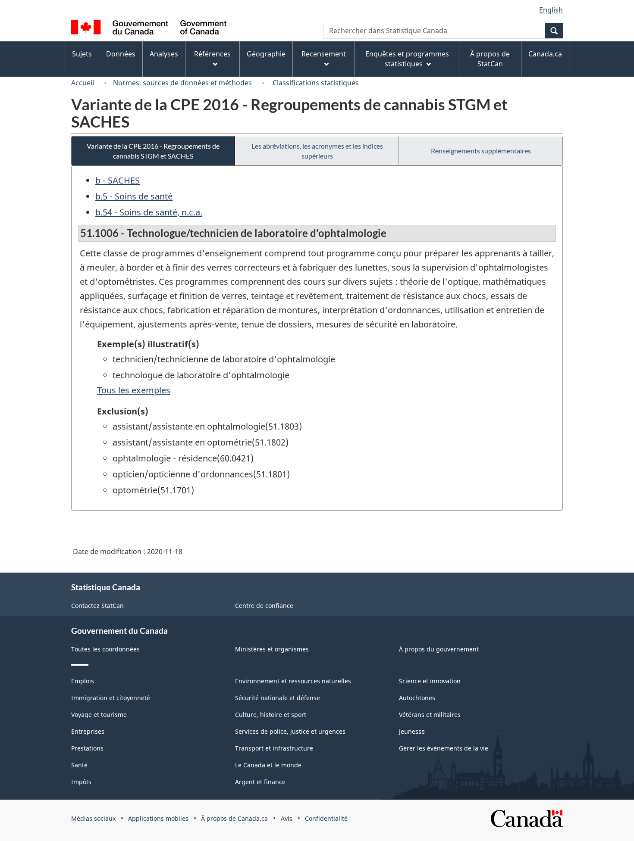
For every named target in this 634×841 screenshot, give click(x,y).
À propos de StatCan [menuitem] (490, 59)
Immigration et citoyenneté (110, 698)
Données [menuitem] (120, 54)
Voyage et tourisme (99, 714)
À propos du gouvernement (439, 649)
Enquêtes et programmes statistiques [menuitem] (407, 59)
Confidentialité (326, 818)
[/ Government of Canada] (148, 28)
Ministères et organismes (272, 649)
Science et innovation (430, 681)
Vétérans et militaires (430, 714)
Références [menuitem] (212, 54)
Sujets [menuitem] (82, 54)
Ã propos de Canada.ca (234, 818)
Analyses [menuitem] (164, 54)
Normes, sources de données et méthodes (182, 82)
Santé (79, 765)
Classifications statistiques (315, 82)
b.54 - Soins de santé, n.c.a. (148, 212)
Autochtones (417, 698)
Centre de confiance (264, 605)
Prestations (87, 748)
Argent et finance (260, 782)
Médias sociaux (93, 818)
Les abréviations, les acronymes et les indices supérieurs (317, 151)
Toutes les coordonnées (105, 649)
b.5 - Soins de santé (134, 196)
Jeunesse (412, 731)
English (551, 10)
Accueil (82, 82)
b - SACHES (117, 180)
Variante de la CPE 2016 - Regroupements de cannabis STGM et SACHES (153, 151)
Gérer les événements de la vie (443, 748)
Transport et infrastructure (274, 748)
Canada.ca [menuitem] (545, 54)
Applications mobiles (158, 818)
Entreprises (87, 731)
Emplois (82, 681)
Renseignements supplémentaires (481, 150)
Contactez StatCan (97, 605)
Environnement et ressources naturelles (293, 681)
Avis (286, 818)
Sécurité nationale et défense (277, 698)
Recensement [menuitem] (323, 54)
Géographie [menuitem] (266, 54)
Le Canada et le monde (268, 765)
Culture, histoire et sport (270, 714)
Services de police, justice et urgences (290, 731)
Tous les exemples (133, 390)
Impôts (81, 782)
